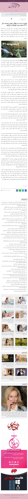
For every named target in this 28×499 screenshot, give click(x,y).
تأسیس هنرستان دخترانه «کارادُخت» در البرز (18, 284)
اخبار (16, 13)
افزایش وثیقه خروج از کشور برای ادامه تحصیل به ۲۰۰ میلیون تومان (14, 289)
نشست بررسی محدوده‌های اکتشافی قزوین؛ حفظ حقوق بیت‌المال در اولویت (15, 256)
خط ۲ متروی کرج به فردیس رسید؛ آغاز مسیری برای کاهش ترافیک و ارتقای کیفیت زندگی (15, 241)
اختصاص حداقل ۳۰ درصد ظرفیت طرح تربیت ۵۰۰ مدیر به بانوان (15, 212)
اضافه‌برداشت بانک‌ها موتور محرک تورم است (18, 269)
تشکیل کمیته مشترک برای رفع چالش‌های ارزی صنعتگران (16, 281)
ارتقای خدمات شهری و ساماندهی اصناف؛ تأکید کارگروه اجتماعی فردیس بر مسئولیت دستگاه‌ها (14, 226)
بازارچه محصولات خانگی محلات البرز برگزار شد (18, 214)
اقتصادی (11, 13)
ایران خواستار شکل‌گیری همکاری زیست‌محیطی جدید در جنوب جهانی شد (13, 202)
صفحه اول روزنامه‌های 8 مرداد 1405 (20, 291)
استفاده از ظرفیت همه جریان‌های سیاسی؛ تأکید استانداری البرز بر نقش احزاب (14, 253)
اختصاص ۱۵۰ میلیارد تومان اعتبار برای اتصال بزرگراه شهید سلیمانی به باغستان (15, 238)
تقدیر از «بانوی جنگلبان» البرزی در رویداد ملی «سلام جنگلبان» (15, 207)
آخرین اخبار (24, 199)
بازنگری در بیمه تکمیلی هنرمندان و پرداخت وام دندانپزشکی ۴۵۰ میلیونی (14, 219)
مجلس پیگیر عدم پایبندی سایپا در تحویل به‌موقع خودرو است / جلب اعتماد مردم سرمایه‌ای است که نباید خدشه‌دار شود (15, 275)
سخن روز (24, 384)
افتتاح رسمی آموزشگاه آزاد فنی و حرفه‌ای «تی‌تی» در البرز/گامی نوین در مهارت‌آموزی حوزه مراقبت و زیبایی (14, 261)
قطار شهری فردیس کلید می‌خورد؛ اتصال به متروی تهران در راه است (14, 247)
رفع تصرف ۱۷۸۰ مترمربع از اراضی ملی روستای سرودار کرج (16, 282)
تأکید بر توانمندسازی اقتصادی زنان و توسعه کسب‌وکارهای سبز (15, 236)
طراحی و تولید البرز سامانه (14, 497)
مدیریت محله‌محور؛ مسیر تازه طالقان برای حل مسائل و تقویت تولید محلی (13, 234)
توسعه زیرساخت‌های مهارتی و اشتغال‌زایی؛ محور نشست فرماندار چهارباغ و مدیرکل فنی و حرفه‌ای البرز (14, 204)
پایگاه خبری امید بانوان (22, 13)
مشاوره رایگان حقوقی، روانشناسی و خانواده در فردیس (17, 228)
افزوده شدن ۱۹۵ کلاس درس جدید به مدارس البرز (17, 244)
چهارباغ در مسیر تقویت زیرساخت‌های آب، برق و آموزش (16, 232)
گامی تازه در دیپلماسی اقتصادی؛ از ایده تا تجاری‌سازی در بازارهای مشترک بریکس (15, 209)
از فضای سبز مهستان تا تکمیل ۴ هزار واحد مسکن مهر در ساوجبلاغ (14, 230)
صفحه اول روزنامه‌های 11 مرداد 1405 (19, 264)
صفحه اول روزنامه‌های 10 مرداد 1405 (19, 273)
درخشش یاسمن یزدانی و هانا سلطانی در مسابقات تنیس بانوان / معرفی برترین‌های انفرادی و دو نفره (14, 266)
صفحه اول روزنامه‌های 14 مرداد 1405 (19, 251)
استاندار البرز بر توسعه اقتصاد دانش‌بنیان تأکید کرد (17, 249)
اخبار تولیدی (24, 295)
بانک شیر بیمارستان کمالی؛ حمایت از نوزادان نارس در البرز (16, 246)
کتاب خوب (24, 352)
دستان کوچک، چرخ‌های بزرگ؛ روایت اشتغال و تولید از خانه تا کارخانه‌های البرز (16, 223)
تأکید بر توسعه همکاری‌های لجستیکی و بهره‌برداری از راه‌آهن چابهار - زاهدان (15, 216)
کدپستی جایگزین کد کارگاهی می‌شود (19, 259)
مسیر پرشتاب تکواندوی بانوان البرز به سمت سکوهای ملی (16, 271)
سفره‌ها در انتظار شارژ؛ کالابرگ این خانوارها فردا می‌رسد (16, 220)
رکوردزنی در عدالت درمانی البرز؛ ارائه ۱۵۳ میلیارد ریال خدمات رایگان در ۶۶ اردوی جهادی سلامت (14, 286)
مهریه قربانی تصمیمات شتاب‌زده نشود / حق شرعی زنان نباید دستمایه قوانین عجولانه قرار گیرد (15, 278)
